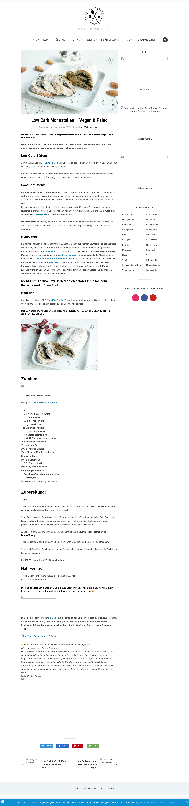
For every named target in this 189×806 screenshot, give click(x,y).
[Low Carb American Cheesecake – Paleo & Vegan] (106, 764)
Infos (129, 39)
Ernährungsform (110, 39)
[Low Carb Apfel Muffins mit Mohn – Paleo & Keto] (32, 764)
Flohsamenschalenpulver (44, 438)
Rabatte (47, 39)
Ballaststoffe (40, 214)
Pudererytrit (30, 477)
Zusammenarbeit (147, 39)
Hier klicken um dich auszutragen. (157, 802)
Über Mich (61, 39)
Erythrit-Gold (35, 463)
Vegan (97, 127)
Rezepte (90, 39)
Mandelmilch (52, 251)
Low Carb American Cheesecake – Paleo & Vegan (86, 764)
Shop (36, 39)
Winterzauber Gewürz (39, 414)
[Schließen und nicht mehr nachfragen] (187, 802)
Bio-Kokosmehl (36, 420)
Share (64, 746)
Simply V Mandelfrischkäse (41, 452)
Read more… (144, 89)
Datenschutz (107, 789)
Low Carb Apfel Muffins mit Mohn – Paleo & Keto (54, 764)
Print (94, 746)
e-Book (53, 618)
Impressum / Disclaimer (86, 789)
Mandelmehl (35, 417)
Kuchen (79, 127)
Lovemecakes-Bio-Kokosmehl (52, 258)
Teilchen (88, 127)
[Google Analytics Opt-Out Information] (2, 802)
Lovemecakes (69, 255)
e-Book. (54, 285)
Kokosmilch (41, 466)
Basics (76, 39)
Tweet (48, 746)
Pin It (79, 746)
